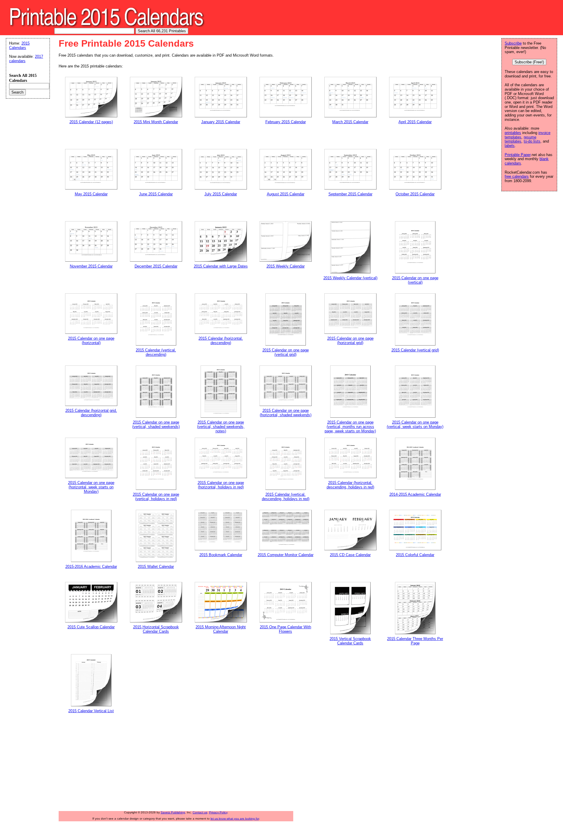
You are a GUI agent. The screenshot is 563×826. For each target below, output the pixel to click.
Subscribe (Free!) (529, 62)
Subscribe (513, 43)
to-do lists (532, 141)
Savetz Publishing (173, 812)
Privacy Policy (218, 812)
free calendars (517, 176)
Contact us (200, 812)
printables (513, 133)
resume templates (520, 139)
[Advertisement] (201, 764)
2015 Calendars (19, 45)
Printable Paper (517, 155)
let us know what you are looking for (235, 818)
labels (510, 145)
